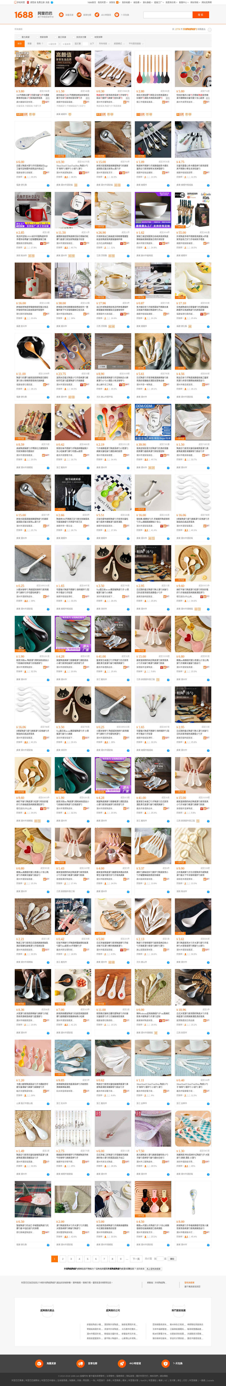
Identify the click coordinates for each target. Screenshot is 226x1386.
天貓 (79, 1380)
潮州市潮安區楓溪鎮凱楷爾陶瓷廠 (25, 526)
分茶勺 (82, 106)
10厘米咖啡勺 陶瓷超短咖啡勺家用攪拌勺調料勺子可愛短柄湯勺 (32, 591)
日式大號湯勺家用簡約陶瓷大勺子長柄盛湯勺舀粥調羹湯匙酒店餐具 (192, 1015)
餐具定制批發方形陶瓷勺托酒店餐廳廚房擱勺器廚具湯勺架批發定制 (152, 450)
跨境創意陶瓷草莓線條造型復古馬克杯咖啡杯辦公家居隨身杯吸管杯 (32, 308)
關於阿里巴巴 (142, 1376)
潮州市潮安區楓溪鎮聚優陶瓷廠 (186, 950)
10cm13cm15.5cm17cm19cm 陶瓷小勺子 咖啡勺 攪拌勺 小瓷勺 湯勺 (72, 167)
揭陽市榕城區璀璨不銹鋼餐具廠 (186, 243)
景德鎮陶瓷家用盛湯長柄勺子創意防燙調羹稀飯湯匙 (72, 1085)
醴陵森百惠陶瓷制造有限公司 (25, 243)
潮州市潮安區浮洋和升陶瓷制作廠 (105, 173)
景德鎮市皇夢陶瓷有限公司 (145, 667)
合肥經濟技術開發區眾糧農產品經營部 (187, 1334)
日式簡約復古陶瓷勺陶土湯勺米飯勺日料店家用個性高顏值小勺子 (152, 591)
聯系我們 (154, 1376)
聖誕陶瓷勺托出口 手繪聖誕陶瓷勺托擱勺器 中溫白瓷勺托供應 (32, 1227)
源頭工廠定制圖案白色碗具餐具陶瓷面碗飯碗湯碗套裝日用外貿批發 (152, 238)
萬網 (160, 1380)
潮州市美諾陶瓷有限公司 (65, 173)
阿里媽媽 (116, 1380)
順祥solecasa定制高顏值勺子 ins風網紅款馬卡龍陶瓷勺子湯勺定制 (153, 1015)
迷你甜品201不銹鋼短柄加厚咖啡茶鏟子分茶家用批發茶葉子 (72, 96)
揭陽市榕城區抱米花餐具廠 (105, 526)
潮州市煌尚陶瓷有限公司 (65, 314)
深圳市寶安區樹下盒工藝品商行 (105, 596)
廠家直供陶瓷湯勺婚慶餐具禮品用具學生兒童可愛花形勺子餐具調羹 (112, 873)
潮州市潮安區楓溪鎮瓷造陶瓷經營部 (65, 1020)
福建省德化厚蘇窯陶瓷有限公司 (25, 173)
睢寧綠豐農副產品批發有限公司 (201, 1329)
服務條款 (120, 1376)
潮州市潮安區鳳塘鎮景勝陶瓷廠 (25, 1162)
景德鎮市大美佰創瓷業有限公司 (105, 314)
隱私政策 (130, 1376)
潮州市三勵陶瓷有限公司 (145, 1162)
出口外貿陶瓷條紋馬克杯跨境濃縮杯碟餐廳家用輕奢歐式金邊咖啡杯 (112, 308)
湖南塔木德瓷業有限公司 (186, 879)
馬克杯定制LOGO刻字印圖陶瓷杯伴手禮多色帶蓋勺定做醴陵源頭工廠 (32, 238)
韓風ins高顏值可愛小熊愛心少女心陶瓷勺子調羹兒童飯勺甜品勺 (193, 661)
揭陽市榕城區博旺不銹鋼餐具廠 (65, 596)
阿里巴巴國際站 (32, 1380)
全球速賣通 (62, 1380)
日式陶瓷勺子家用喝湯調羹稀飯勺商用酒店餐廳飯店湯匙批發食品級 (152, 379)
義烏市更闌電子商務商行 (65, 455)
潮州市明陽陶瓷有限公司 (105, 1232)
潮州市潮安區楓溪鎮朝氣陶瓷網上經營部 (186, 526)
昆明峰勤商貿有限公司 (162, 1324)
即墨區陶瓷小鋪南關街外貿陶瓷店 (102, 1324)
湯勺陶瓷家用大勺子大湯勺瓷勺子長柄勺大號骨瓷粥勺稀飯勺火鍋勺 (192, 944)
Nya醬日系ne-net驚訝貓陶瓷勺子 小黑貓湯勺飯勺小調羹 (112, 591)
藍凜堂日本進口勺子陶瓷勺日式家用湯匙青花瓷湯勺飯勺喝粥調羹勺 (112, 661)
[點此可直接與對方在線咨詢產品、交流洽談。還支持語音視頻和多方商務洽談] (48, 185)
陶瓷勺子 (109, 106)
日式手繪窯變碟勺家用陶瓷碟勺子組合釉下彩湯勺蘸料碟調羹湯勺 (112, 944)
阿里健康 (193, 1380)
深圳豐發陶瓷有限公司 (65, 1232)
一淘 (93, 1380)
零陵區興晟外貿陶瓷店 (97, 1329)
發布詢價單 (189, 1283)
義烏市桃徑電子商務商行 (145, 1091)
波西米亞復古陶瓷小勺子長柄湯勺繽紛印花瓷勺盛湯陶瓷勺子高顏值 (72, 379)
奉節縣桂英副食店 (195, 1324)
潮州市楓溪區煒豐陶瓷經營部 (105, 455)
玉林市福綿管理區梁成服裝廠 (165, 1329)
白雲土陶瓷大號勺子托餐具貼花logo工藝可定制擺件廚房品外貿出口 (32, 167)
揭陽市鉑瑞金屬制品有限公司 (145, 173)
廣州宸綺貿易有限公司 (145, 879)
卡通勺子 (37, 106)
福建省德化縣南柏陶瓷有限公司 (105, 1020)
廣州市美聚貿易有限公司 (186, 102)
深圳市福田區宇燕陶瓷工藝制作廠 (186, 1162)
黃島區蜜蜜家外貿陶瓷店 (98, 1338)
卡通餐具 (29, 106)
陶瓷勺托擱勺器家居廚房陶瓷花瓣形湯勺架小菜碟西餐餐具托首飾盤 (32, 379)
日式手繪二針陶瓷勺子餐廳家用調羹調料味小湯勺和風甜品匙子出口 (112, 1156)
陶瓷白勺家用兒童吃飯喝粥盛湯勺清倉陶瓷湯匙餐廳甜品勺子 (32, 1156)
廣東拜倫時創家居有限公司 (145, 596)
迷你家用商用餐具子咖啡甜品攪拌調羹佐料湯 (112, 96)
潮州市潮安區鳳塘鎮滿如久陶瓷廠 (145, 526)
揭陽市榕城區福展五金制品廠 (65, 102)
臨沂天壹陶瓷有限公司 (25, 1091)
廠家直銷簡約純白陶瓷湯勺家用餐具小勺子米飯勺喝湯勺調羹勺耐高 (152, 661)
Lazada (210, 1380)
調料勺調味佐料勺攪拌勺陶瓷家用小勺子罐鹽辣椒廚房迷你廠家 (152, 873)
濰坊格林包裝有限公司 (162, 1338)
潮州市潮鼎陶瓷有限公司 (25, 596)
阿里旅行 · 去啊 (104, 1380)
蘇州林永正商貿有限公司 (181, 1324)
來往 (179, 1380)
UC (165, 1380)
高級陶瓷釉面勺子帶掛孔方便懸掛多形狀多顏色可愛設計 (32, 450)
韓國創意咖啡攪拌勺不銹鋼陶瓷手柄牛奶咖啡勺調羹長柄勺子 (72, 1156)
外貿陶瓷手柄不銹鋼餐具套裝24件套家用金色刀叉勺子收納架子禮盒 (192, 238)
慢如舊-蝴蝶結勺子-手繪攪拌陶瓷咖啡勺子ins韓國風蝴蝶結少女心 (153, 520)
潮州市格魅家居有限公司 (25, 1020)
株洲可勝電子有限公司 (162, 1334)
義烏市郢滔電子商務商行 (105, 1091)
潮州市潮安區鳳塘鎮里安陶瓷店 (186, 667)
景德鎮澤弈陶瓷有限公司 (65, 879)
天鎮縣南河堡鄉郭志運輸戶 (199, 1334)
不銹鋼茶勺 (61, 106)
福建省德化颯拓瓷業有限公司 (25, 385)
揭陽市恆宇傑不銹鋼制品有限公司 (65, 1162)
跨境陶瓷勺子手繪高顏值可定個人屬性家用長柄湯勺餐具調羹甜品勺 (192, 1227)
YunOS (143, 1380)
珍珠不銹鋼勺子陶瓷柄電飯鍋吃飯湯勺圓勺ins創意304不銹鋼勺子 (72, 944)
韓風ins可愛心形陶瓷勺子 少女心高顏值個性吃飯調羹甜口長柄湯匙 (152, 1227)
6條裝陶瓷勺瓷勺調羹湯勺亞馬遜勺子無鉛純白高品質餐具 (193, 520)
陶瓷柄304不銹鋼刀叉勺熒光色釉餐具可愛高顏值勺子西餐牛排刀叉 (72, 520)
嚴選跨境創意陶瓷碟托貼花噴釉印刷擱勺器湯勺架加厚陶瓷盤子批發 (72, 238)
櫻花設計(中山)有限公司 (186, 596)
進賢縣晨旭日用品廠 (185, 1020)
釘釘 (185, 1380)
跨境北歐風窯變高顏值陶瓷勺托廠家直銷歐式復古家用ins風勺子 (112, 167)
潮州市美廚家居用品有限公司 (25, 950)
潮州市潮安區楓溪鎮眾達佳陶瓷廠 (65, 385)
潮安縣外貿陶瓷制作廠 (114, 1324)
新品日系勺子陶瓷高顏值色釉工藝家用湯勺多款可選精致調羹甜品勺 (192, 379)
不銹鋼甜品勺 (73, 106)
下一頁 (136, 1259)
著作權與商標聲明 (96, 1376)
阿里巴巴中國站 (48, 1380)
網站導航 (164, 1376)
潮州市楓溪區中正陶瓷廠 (186, 1232)
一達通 (202, 1380)
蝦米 (124, 1380)
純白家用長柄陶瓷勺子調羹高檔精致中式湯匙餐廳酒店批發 (112, 1227)
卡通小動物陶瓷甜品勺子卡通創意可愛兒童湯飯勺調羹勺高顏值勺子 (32, 1085)
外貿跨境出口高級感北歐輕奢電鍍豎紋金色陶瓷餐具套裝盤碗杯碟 (112, 238)
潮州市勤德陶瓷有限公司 (105, 879)
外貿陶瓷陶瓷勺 (162, 1283)
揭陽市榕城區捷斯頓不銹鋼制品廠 (145, 314)
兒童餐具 (20, 106)
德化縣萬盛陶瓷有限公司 (25, 1232)
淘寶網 (72, 1380)
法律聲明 (110, 1376)
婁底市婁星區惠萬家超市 (198, 1338)
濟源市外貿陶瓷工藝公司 (115, 1329)
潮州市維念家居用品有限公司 (186, 385)
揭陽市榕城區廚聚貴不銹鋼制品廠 (186, 173)
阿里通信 (153, 1380)
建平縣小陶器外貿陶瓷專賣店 (117, 1338)
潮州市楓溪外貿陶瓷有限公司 (100, 1334)
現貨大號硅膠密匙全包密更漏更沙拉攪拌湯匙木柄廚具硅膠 (152, 96)
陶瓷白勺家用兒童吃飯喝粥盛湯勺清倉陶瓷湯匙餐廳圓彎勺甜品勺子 (192, 450)
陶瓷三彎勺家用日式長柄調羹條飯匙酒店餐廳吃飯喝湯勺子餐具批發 (32, 944)
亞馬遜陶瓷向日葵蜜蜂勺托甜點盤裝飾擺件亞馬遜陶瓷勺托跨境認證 (192, 308)
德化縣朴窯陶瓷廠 (24, 314)
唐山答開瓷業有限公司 (145, 950)
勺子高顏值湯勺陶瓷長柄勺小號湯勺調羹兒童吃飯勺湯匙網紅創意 (112, 450)
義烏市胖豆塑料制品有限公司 (65, 950)
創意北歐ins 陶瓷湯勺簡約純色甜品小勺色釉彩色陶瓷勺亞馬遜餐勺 (32, 661)
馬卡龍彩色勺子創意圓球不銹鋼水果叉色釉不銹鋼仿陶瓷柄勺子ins (152, 308)
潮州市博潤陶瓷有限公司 (25, 667)
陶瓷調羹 (117, 106)
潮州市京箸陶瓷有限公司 (105, 102)
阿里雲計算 (133, 1380)
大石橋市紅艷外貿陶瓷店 (132, 1329)
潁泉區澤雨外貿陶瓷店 (131, 1324)
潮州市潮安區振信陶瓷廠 (65, 243)
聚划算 (86, 1380)
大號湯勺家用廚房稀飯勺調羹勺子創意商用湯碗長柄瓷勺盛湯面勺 (32, 1015)
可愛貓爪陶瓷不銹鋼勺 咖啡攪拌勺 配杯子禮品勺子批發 (72, 591)
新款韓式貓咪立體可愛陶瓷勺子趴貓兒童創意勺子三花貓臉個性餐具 (112, 1015)
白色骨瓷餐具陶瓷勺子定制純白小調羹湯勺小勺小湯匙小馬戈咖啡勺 (112, 379)
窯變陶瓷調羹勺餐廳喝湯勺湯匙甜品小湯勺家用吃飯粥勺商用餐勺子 (72, 661)
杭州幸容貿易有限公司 (65, 1091)
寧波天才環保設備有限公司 (182, 1338)
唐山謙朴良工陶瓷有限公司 (105, 385)
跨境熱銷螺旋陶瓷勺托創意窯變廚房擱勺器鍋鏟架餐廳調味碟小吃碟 (72, 1015)
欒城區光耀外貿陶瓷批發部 (116, 1334)
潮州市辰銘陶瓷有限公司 (65, 667)
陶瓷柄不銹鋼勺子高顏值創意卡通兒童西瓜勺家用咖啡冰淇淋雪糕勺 (152, 167)
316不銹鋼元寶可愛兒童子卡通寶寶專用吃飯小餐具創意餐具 (32, 96)
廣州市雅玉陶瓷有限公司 (145, 243)
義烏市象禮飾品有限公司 (105, 667)
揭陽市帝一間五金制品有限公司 (65, 526)
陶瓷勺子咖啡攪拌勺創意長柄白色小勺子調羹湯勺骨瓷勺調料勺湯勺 (152, 944)
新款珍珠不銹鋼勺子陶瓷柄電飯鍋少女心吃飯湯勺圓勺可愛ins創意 (72, 450)
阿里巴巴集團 (17, 1380)
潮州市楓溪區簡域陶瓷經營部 (105, 950)
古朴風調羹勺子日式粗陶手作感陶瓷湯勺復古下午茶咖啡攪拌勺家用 (192, 873)
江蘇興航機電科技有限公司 (182, 1329)
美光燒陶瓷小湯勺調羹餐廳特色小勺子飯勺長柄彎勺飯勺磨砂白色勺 (152, 1156)
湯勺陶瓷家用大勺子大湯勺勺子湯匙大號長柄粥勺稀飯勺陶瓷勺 (72, 1227)
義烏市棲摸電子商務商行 (186, 1091)
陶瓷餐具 (100, 106)
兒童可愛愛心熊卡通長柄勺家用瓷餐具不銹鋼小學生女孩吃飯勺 (192, 167)
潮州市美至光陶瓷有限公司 (105, 1162)
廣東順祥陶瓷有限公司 (145, 1020)
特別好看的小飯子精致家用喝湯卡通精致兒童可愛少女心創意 (192, 96)
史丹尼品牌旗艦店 (104, 243)
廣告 (48, 98)
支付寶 (172, 1380)
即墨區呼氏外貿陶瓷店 (131, 1334)
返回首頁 (140, 1269)
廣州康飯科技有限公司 (25, 102)
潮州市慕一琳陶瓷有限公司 (145, 385)
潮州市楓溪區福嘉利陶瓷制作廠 (186, 455)
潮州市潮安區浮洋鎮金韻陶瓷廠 (145, 1232)
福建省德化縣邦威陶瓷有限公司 (186, 314)
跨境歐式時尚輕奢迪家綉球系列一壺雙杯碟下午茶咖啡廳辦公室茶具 (72, 308)
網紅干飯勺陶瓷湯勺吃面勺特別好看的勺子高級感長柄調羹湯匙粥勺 (192, 591)
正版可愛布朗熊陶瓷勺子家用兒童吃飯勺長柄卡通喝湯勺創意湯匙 (112, 520)
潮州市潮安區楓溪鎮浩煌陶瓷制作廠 (25, 455)
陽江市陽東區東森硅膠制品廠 (145, 102)
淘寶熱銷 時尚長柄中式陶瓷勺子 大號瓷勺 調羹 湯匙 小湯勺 (193, 1156)
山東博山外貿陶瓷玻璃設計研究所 (136, 1338)
